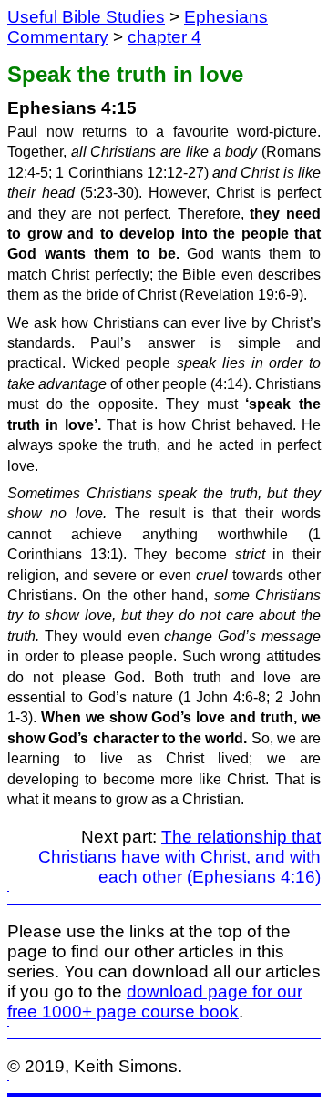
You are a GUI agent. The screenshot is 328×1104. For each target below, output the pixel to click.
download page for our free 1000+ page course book (154, 1001)
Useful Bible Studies (86, 16)
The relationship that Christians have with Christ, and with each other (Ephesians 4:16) (179, 856)
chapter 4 (164, 36)
